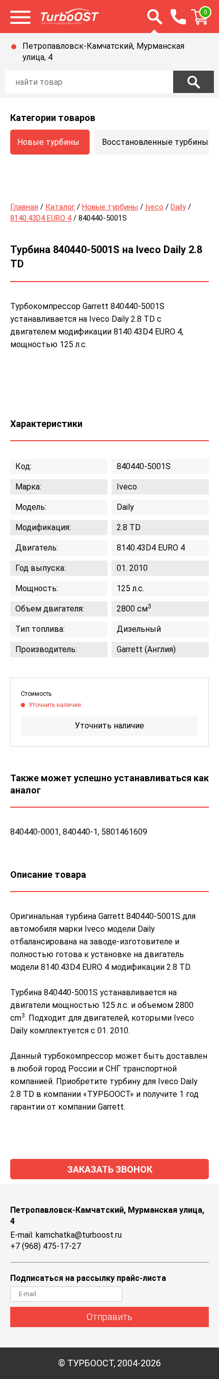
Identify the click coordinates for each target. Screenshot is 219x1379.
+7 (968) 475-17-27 (45, 1246)
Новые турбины (48, 142)
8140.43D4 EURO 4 (40, 218)
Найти (193, 82)
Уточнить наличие (109, 725)
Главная (24, 206)
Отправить (109, 1316)
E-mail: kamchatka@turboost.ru (66, 1235)
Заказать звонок (109, 1169)
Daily (178, 206)
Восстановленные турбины (155, 142)
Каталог (60, 206)
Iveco (154, 206)
